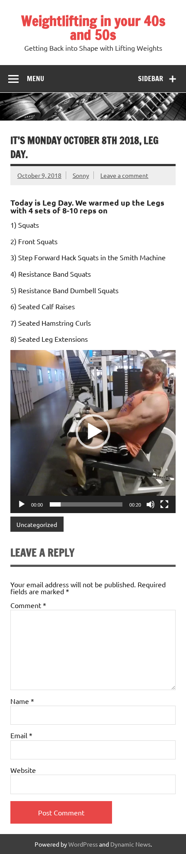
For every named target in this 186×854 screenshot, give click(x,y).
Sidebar (150, 78)
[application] (93, 431)
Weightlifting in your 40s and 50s (93, 28)
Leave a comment (124, 175)
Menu (35, 78)
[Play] (21, 504)
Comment (28, 605)
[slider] (86, 504)
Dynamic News (130, 844)
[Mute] (150, 504)
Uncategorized (36, 524)
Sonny (81, 175)
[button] (93, 431)
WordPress (83, 844)
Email (21, 735)
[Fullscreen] (164, 504)
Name (22, 700)
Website (23, 769)
